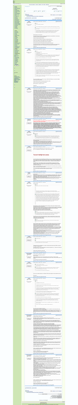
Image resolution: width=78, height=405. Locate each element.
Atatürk (16, 6)
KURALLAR (47, 4)
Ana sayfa (27, 6)
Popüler (16, 62)
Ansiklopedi (16, 59)
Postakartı (16, 28)
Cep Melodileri (17, 47)
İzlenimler (16, 58)
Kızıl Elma (16, 18)
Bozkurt (16, 9)
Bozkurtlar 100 (17, 50)
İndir (42, 4)
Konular (16, 34)
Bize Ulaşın (16, 51)
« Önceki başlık (54, 19)
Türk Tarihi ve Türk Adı (17, 76)
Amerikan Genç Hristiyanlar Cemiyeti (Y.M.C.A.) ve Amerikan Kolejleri (17, 78)
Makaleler (40, 4)
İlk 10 (16, 63)
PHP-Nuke (33, 404)
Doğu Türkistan (17, 19)
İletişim (44, 4)
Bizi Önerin (16, 52)
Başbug (16, 7)
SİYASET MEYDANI (30, 15)
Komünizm (16, 25)
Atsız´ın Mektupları (17, 8)
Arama (16, 33)
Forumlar (37, 4)
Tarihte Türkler (17, 10)
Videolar (16, 26)
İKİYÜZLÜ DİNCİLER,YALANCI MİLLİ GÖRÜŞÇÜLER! (36, 16)
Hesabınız (16, 37)
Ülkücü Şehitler (17, 22)
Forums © (63, 401)
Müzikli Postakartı (17, 46)
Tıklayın (14, 3)
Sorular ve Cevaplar (17, 24)
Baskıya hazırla (17, 35)
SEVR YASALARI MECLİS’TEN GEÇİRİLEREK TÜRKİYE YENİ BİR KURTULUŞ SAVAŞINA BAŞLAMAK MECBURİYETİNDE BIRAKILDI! (17, 82)
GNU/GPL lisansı (47, 404)
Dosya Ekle (16, 61)
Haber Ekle (16, 31)
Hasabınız (33, 4)
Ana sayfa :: (30, 4)
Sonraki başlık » (59, 19)
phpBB (42, 400)
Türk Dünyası (17, 20)
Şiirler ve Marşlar (17, 21)
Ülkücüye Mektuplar (17, 23)
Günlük (16, 38)
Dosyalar (16, 45)
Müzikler (16, 27)
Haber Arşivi (16, 32)
